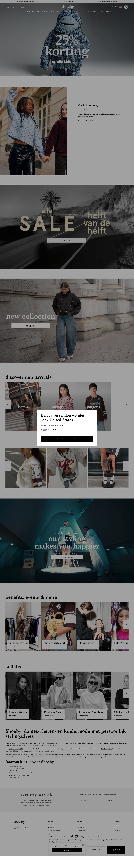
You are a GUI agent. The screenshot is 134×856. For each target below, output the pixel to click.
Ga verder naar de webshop (67, 439)
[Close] (92, 417)
